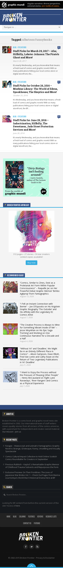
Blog (15, 47)
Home (8, 516)
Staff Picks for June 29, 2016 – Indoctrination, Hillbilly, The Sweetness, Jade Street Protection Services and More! (33, 125)
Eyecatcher (22, 47)
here (17, 505)
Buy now (31, 262)
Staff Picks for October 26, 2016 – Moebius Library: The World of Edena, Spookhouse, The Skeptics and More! (35, 89)
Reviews (40, 516)
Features (31, 516)
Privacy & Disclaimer (45, 557)
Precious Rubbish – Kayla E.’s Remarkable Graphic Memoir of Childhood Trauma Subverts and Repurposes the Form (32, 466)
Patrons (37, 523)
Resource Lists (51, 516)
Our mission (7, 431)
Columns (22, 516)
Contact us (27, 523)
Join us (18, 431)
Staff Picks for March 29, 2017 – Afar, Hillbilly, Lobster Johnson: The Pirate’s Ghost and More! (36, 54)
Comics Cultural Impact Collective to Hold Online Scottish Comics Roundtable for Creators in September (31, 458)
